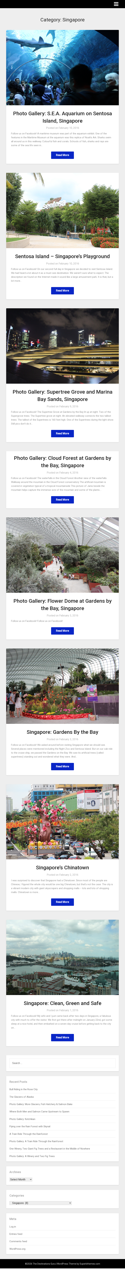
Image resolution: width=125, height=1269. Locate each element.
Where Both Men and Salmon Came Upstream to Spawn (39, 1111)
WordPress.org (17, 1248)
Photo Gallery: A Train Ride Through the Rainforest (36, 1141)
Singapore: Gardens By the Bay (62, 732)
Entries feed (15, 1234)
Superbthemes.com (90, 1263)
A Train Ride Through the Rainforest (28, 1134)
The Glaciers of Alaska (21, 1096)
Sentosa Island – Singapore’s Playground (62, 256)
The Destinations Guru (24, 4)
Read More (62, 155)
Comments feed (18, 1241)
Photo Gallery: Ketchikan (22, 1119)
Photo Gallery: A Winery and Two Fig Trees (32, 1156)
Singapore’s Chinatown (62, 867)
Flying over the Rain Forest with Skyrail (29, 1126)
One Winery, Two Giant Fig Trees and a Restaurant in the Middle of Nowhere (49, 1148)
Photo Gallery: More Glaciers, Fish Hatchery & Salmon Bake (40, 1104)
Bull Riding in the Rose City (23, 1089)
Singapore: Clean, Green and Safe (62, 1003)
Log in (12, 1226)
